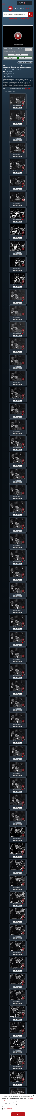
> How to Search (13, 18)
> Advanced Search (24, 18)
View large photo (17, 105)
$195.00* (20, 48)
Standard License (8, 48)
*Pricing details (29, 49)
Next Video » (23, 54)
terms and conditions (15, 1106)
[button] (18, 35)
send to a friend (26, 62)
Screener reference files (10, 51)
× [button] (33, 1096)
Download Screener (25, 57)
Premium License (8, 50)
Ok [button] (18, 1114)
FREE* (19, 51)
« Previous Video (13, 54)
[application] (18, 36)
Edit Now (27, 88)
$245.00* (20, 50)
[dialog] (18, 1106)
